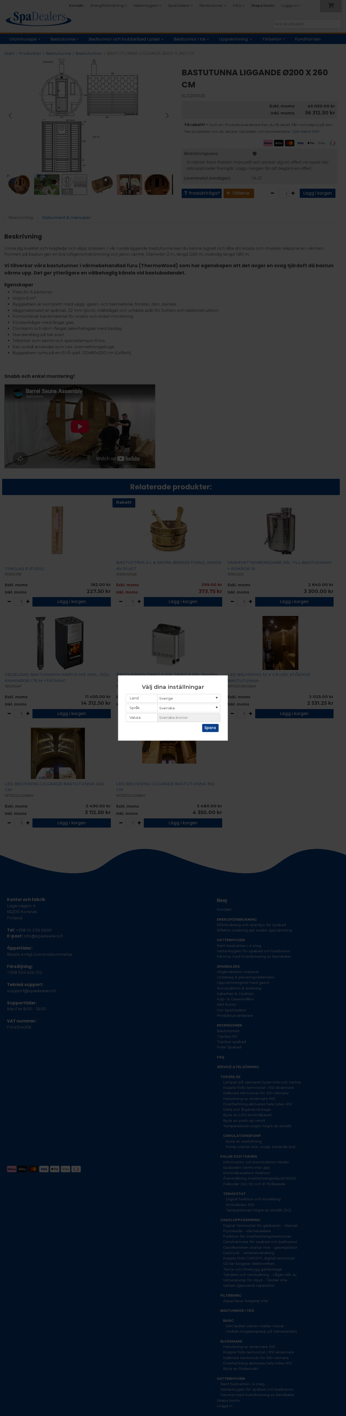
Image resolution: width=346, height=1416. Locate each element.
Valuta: (135, 717)
